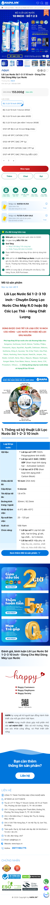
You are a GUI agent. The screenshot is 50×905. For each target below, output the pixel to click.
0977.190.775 (19, 848)
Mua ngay (25, 169)
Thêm (9, 176)
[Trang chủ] (2, 8)
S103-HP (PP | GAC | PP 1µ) (14, 142)
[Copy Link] (38, 70)
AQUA (13, 81)
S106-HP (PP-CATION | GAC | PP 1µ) (18, 148)
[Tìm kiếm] (42, 3)
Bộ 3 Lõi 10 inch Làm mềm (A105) (17, 116)
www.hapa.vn (17, 844)
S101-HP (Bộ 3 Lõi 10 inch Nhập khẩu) (19, 129)
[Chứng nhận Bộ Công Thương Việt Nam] (11, 876)
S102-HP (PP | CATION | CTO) (15, 135)
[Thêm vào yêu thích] (47, 70)
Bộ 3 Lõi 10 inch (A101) (12, 103)
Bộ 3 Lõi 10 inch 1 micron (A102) (16, 110)
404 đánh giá (5, 83)
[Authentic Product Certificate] (6, 868)
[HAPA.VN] (10, 2)
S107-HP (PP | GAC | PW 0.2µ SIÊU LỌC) (20, 154)
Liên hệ (25, 775)
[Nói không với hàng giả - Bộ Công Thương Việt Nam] (17, 868)
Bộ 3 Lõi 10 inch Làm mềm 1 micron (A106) (21, 122)
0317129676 (20, 799)
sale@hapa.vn (15, 840)
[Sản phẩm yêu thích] (37, 3)
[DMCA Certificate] (31, 876)
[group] (25, 34)
